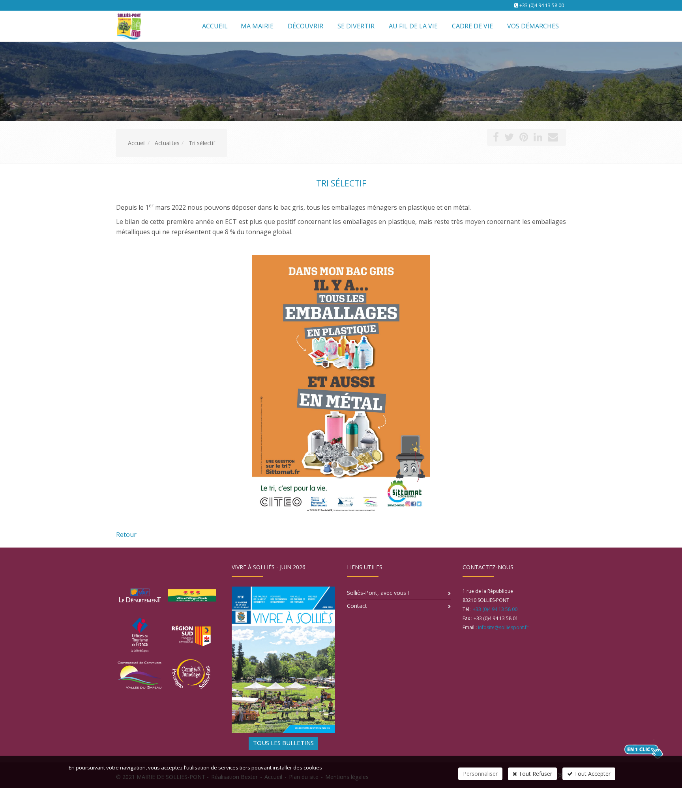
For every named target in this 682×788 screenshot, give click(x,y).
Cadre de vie (472, 26)
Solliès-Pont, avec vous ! (378, 592)
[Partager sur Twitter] (509, 138)
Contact (357, 605)
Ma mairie (257, 26)
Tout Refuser (534, 773)
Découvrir (305, 26)
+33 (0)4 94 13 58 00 (541, 5)
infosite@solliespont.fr (503, 627)
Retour (126, 534)
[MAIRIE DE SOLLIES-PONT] (128, 25)
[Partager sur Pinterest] (523, 138)
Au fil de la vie (413, 26)
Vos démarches (533, 26)
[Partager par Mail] (553, 138)
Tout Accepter (592, 773)
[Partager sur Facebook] (496, 138)
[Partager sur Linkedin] (538, 138)
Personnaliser (480, 773)
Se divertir (356, 26)
